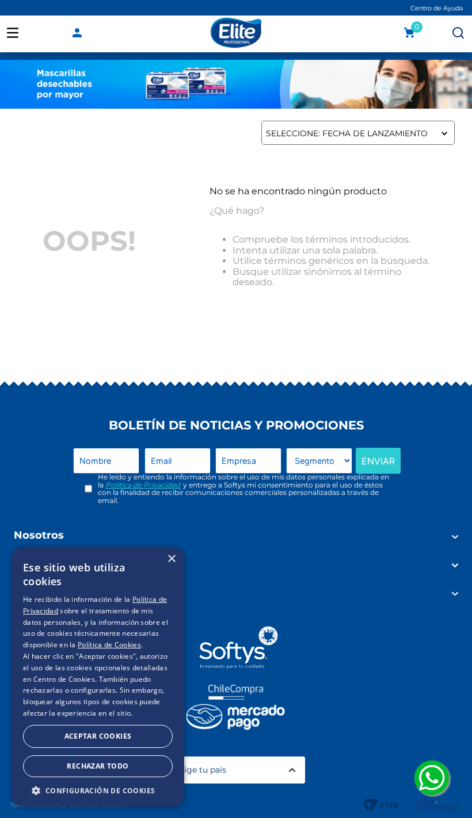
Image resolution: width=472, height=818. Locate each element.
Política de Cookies (109, 645)
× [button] (171, 559)
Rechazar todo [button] (97, 766)
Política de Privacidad (142, 485)
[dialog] (98, 677)
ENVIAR (378, 461)
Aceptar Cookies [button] (98, 736)
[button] (98, 790)
